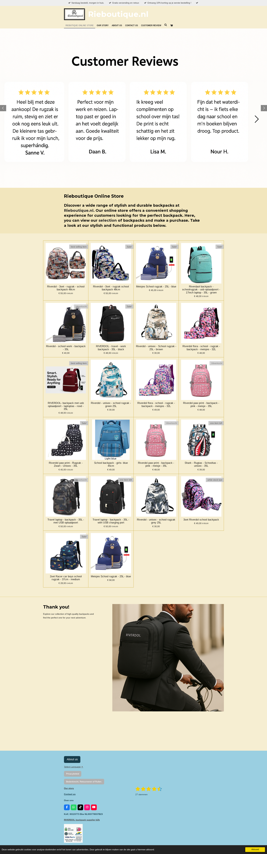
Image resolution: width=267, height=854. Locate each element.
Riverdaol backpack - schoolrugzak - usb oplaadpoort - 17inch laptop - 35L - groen (201, 289)
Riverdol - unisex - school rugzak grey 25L (156, 521)
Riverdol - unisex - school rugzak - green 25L (111, 405)
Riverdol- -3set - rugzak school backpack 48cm (111, 288)
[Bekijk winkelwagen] (171, 25)
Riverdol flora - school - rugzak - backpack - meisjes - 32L (201, 348)
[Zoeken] (166, 25)
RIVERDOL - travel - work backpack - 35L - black (111, 348)
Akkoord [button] (255, 849)
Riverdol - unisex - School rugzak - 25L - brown (156, 348)
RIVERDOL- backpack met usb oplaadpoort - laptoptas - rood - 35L (66, 406)
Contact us (70, 794)
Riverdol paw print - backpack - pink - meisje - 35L (201, 405)
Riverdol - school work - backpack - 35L (66, 348)
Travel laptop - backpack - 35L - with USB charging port (111, 521)
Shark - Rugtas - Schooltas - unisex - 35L (201, 464)
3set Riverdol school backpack (201, 519)
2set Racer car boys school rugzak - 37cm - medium (66, 578)
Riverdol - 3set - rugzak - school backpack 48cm (66, 288)
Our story (69, 788)
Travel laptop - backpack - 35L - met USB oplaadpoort (65, 521)
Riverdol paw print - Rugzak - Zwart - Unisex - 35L (66, 464)
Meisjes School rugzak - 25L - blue (156, 286)
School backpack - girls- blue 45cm (111, 464)
